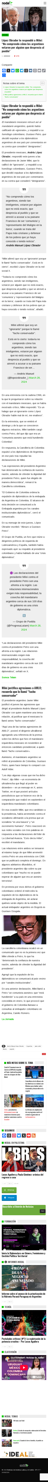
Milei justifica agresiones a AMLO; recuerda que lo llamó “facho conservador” (24, 96)
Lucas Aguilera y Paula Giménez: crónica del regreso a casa (22, 1176)
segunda (11, 1049)
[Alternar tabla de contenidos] (41, 83)
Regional (5, 35)
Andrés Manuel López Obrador (15, 1046)
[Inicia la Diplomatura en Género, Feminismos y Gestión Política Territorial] (24, 1237)
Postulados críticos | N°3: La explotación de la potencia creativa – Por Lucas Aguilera (24, 1340)
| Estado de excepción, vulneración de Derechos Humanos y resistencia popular (29, 1431)
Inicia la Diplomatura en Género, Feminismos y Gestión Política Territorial (23, 1254)
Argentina (29, 1046)
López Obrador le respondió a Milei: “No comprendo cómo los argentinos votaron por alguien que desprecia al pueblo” (24, 89)
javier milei (38, 1046)
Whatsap (10, 1190)
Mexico (5, 1049)
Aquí (42, 1211)
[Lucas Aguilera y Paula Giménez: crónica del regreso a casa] (24, 1159)
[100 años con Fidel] (7, 1423)
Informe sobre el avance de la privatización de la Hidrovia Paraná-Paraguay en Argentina (23, 1295)
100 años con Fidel (18, 1420)
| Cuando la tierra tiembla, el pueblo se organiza (28, 1441)
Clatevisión (11, 1352)
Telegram (10, 1198)
